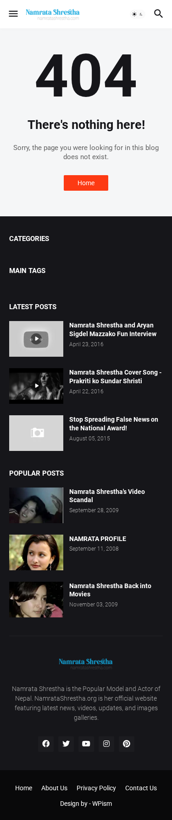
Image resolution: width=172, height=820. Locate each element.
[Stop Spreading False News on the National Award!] (36, 433)
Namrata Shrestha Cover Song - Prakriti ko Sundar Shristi (115, 377)
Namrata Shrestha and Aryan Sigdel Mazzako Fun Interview (112, 330)
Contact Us (141, 788)
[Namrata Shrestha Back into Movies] (36, 599)
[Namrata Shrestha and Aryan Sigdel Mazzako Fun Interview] (36, 339)
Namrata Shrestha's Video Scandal (107, 496)
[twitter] (66, 744)
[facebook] (46, 744)
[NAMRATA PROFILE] (36, 552)
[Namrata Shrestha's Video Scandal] (36, 505)
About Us (54, 788)
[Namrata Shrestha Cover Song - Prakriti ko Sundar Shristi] (36, 386)
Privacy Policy (96, 788)
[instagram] (106, 744)
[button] (12, 14)
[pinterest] (126, 744)
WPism (102, 803)
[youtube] (86, 744)
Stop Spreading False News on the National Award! (113, 424)
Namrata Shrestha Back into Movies (110, 590)
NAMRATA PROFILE (97, 538)
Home (86, 183)
